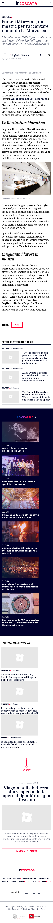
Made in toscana (9, 881)
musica (21, 881)
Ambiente (5, 704)
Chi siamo (26, 909)
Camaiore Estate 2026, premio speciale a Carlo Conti (19, 483)
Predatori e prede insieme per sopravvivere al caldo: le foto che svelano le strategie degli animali (19, 711)
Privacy (20, 907)
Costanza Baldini (17, 349)
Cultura (6, 16)
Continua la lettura (26, 851)
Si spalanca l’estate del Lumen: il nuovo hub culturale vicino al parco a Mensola (19, 744)
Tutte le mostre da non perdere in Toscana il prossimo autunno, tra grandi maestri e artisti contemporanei (35, 357)
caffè (17, 325)
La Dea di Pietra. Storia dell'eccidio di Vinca (14, 449)
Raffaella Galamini (20, 55)
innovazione (44, 878)
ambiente (7, 878)
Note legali (10, 907)
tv (49, 881)
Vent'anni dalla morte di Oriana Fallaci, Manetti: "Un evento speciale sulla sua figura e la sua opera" (36, 395)
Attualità (5, 670)
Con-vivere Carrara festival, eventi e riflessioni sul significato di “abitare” (20, 587)
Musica (4, 738)
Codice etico (41, 907)
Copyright (16, 909)
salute (29, 881)
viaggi (44, 881)
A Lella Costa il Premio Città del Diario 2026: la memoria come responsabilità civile (35, 376)
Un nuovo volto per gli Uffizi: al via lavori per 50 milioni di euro (20, 516)
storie (36, 881)
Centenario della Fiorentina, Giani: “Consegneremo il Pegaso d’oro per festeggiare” (18, 677)
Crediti (7, 909)
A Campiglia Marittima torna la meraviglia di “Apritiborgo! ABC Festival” (19, 551)
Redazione (14, 388)
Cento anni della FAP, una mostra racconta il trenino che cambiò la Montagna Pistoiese (20, 623)
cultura (17, 878)
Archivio (44, 909)
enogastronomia (29, 878)
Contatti (35, 909)
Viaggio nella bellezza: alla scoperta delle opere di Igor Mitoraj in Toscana (26, 793)
